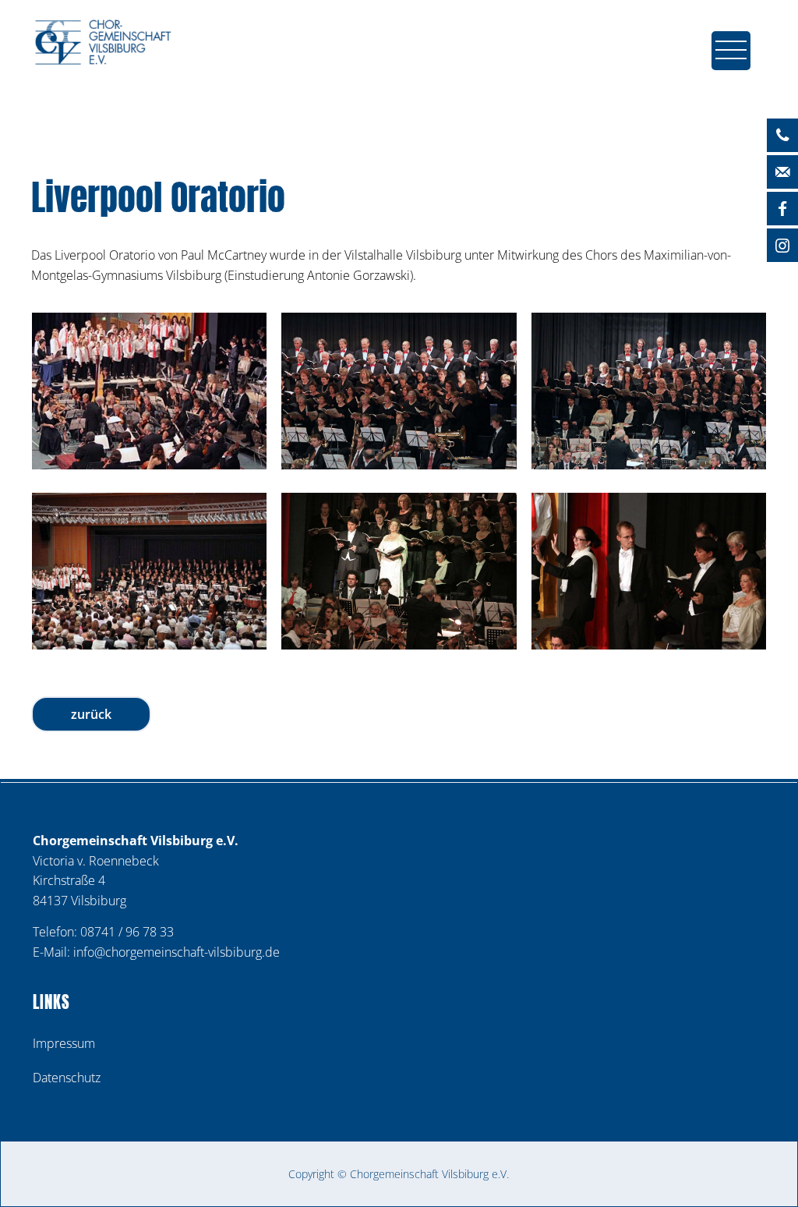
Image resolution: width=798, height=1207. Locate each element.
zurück (91, 714)
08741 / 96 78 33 (127, 931)
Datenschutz (67, 1077)
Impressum (64, 1043)
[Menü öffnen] (734, 54)
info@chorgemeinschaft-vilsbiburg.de (176, 952)
